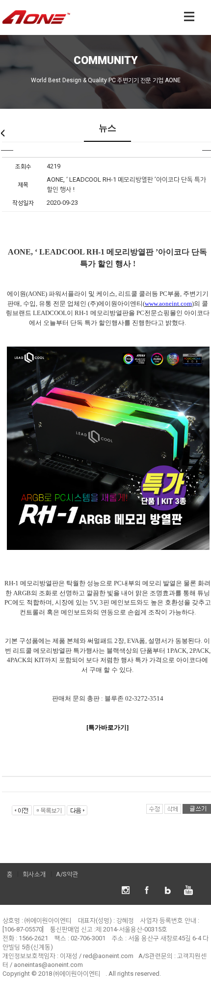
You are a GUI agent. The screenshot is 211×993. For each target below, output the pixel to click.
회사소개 (34, 874)
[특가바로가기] (107, 727)
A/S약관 (67, 874)
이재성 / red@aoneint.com (96, 956)
